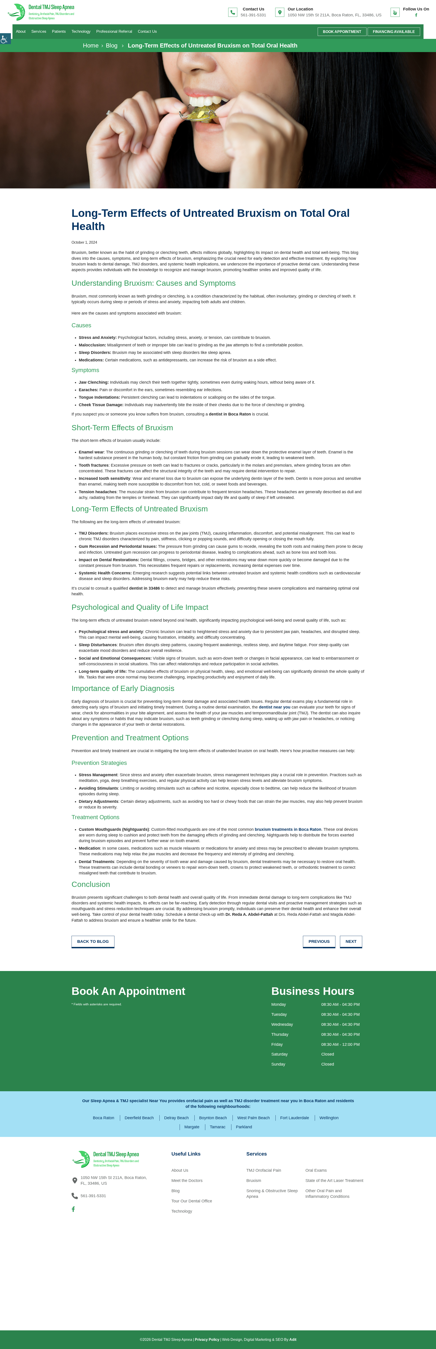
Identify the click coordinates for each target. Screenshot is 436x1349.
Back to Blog (93, 941)
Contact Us (147, 31)
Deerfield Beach (139, 1118)
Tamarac (217, 1127)
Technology (81, 31)
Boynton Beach (213, 1118)
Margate (191, 1127)
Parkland (244, 1127)
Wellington (329, 1118)
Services (38, 31)
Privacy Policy (207, 1339)
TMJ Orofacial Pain (263, 1170)
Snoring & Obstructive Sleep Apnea (272, 1194)
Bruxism (253, 1180)
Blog (111, 45)
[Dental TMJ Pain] (41, 12)
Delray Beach (176, 1118)
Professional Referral (114, 31)
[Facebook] (416, 15)
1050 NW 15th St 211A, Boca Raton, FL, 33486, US (335, 15)
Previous (319, 941)
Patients (59, 31)
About (21, 31)
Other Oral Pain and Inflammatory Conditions (327, 1194)
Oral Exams (316, 1170)
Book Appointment (342, 32)
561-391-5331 (253, 15)
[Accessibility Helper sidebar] (5, 38)
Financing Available (394, 32)
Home (91, 45)
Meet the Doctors (187, 1180)
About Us (179, 1170)
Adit (292, 1339)
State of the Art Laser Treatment (334, 1180)
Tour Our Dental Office (191, 1201)
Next (351, 941)
